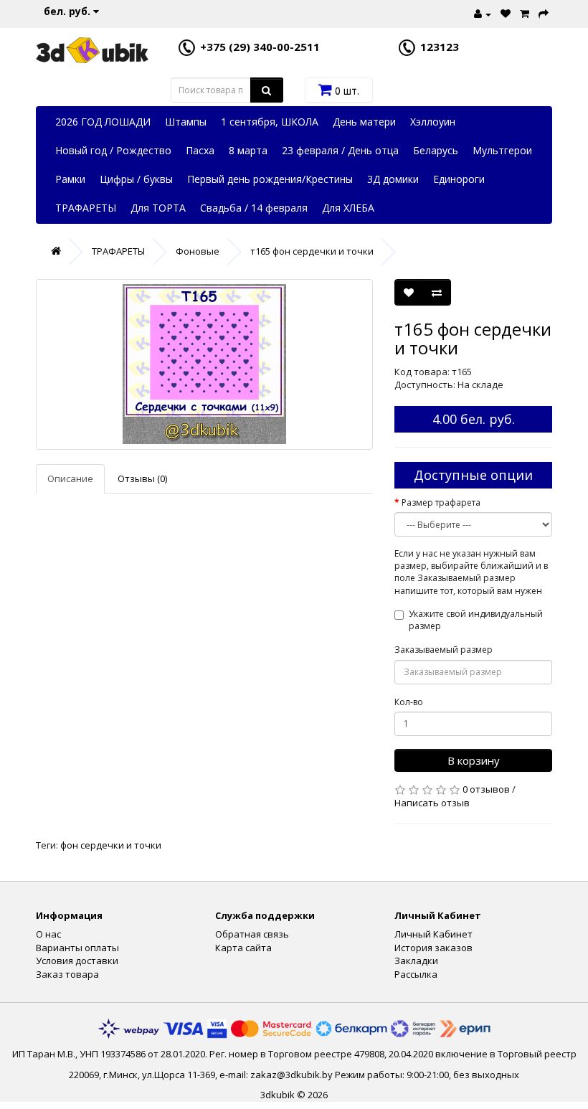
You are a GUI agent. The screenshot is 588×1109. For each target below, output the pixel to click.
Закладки (416, 960)
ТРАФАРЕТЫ (85, 207)
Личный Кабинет (433, 934)
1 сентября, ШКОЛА (269, 121)
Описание (70, 478)
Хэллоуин (432, 121)
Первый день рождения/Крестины (270, 179)
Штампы (186, 121)
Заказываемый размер (443, 649)
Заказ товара (67, 974)
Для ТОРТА (158, 207)
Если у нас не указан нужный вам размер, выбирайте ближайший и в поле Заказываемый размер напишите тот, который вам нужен (471, 571)
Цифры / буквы (136, 179)
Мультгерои (502, 150)
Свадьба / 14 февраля (254, 207)
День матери (364, 121)
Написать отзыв (432, 802)
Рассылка (415, 974)
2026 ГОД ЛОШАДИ (103, 121)
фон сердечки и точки (110, 845)
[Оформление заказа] (542, 12)
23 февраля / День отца (340, 150)
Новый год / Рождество (113, 150)
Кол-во (408, 702)
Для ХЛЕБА (348, 207)
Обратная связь (252, 934)
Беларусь (435, 150)
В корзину (473, 760)
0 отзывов (486, 789)
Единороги (459, 179)
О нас (48, 934)
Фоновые (197, 251)
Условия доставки (77, 960)
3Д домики (393, 179)
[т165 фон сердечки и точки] (204, 364)
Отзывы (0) (142, 478)
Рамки (70, 179)
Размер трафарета (441, 502)
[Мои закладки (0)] (504, 12)
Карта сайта (243, 947)
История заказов (433, 947)
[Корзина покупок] (522, 12)
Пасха (200, 150)
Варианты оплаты (77, 947)
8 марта (248, 150)
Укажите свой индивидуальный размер (476, 620)
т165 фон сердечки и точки (312, 251)
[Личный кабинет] (480, 12)
